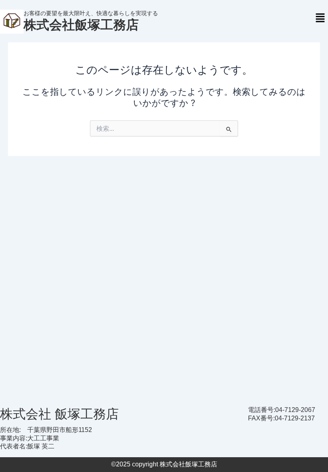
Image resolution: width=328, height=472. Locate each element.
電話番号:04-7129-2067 (281, 409)
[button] (320, 18)
